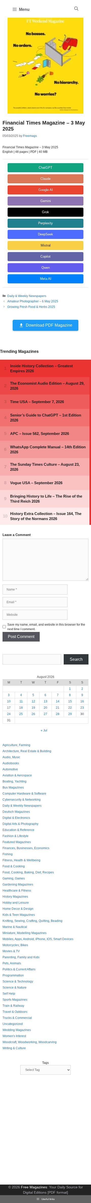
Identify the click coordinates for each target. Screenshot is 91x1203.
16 (82, 701)
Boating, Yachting (15, 781)
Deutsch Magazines (16, 812)
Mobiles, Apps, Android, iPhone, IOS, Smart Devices (38, 939)
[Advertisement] (45, 1130)
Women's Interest (14, 1036)
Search (76, 659)
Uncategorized (13, 1024)
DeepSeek (45, 234)
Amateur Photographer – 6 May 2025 (32, 301)
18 (21, 707)
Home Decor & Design (18, 909)
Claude (45, 179)
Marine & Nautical (15, 927)
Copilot (45, 256)
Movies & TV (11, 951)
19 (33, 707)
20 (45, 707)
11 (21, 701)
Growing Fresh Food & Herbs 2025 (31, 307)
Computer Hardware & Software (24, 793)
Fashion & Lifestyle (16, 836)
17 (9, 707)
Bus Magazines (13, 787)
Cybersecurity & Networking (22, 799)
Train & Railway (13, 1006)
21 (57, 707)
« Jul (44, 730)
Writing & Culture (14, 1048)
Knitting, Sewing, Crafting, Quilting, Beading (32, 921)
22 (70, 707)
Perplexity (45, 223)
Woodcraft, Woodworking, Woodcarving (30, 1042)
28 (57, 714)
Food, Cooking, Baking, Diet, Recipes (28, 872)
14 (57, 701)
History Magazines (15, 896)
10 (9, 701)
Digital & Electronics (16, 818)
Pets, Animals (12, 963)
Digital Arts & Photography (20, 824)
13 (45, 701)
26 (33, 714)
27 (45, 714)
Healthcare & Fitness (17, 890)
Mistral (46, 245)
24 (9, 714)
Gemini (45, 201)
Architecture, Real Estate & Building (27, 751)
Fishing (8, 854)
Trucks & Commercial (17, 1018)
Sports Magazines (15, 999)
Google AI (45, 190)
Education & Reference (18, 830)
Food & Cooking (14, 866)
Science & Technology (18, 981)
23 (82, 707)
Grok (45, 212)
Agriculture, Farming (16, 745)
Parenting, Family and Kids (21, 957)
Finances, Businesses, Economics (26, 848)
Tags (45, 1063)
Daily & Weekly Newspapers (26, 296)
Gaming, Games (14, 878)
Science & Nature (15, 987)
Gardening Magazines (18, 884)
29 (70, 714)
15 (70, 701)
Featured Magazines (17, 842)
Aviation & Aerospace (17, 775)
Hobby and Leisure (16, 902)
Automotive (10, 769)
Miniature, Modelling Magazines (25, 933)
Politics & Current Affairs (19, 969)
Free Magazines (34, 1187)
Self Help (9, 993)
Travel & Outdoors (15, 1012)
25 (21, 714)
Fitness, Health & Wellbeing (21, 860)
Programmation (13, 975)
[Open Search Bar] (76, 9)
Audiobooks (11, 763)
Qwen (45, 267)
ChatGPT (45, 167)
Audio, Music (11, 757)
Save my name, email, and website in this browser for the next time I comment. (46, 627)
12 (33, 701)
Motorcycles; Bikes (15, 945)
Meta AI (45, 279)
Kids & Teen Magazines (19, 915)
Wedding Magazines (17, 1030)
